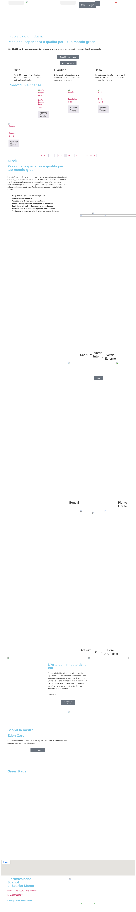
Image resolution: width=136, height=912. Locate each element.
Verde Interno (98, 354)
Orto (98, 652)
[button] (16, 3)
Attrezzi (86, 650)
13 (73, 155)
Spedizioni (117, 903)
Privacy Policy (74, 903)
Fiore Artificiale (111, 652)
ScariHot (86, 355)
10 (62, 155)
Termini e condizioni (103, 903)
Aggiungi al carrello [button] (43, 114)
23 (87, 155)
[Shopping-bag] (97, 3)
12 (69, 155)
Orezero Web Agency (96, 908)
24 (91, 155)
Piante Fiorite (122, 504)
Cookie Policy (88, 903)
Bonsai (74, 502)
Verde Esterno (110, 356)
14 (76, 155)
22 (83, 155)
